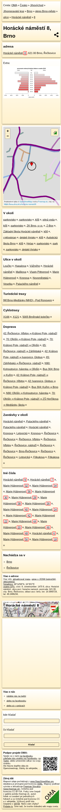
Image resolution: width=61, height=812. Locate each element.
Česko (23, 5)
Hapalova (20, 266)
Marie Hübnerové (15, 485)
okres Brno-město (45, 11)
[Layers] (54, 132)
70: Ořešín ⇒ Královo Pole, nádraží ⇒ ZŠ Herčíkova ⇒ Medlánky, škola (30, 399)
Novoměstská (40, 278)
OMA (14, 5)
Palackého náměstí (27, 284)
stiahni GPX (9, 586)
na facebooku (26, 756)
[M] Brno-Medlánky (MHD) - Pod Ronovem (27, 300)
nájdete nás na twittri (16, 696)
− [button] (8, 136)
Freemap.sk (43, 201)
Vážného (35, 266)
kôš (37, 219)
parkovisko (9, 219)
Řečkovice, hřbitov (29, 439)
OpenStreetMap (26, 201)
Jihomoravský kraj (13, 11)
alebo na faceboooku (16, 701)
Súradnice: (8, 584)
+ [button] (8, 131)
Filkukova (39, 457)
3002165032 (9, 582)
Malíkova (21, 272)
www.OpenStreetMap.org (42, 781)
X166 (6, 316)
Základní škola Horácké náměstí (21, 231)
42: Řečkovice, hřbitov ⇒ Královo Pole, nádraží (30, 333)
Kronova (24, 278)
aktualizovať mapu (21, 579)
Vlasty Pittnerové (39, 272)
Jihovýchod (36, 5)
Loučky (7, 266)
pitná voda (49, 219)
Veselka (8, 284)
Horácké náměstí (21, 17)
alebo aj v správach (16, 705)
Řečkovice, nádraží (25, 445)
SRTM (17, 804)
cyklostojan (9, 237)
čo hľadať (8, 729)
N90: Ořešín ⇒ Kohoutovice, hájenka (27, 393)
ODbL (40, 784)
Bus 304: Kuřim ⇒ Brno (45, 387)
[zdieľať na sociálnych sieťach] (56, 34)
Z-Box (49, 225)
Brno (29, 11)
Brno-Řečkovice (28, 451)
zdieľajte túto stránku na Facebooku (20, 758)
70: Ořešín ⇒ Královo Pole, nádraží (26, 339)
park (55, 243)
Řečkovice (50, 433)
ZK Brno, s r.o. (35, 225)
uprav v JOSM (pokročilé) (44, 579)
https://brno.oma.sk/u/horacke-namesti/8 (20, 204)
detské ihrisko (28, 237)
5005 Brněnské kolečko (36, 316)
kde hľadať (9, 714)
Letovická (21, 433)
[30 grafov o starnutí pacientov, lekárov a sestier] (31, 97)
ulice (6, 17)
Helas (30, 243)
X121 (16, 316)
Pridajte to (8, 806)
